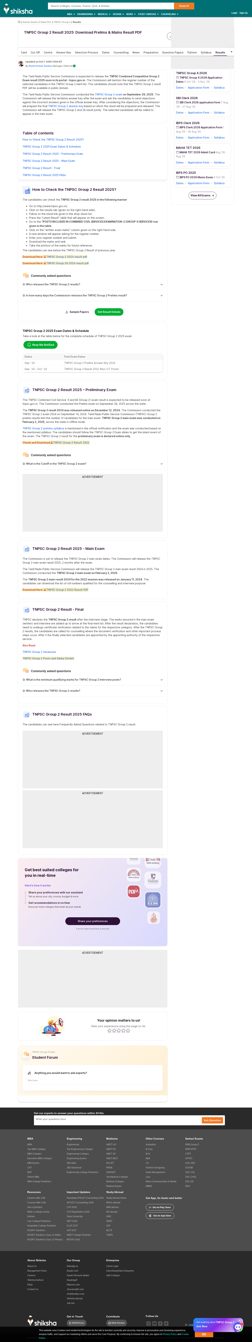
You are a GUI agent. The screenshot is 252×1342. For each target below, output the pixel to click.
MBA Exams (33, 1163)
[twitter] (166, 1323)
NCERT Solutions (36, 1230)
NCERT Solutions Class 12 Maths (44, 1235)
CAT (29, 1167)
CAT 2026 (72, 1207)
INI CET (110, 1163)
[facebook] (160, 1323)
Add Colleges (113, 1275)
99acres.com (73, 1284)
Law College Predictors (39, 1221)
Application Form (198, 87)
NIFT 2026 (72, 1221)
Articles (31, 1216)
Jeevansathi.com (75, 1289)
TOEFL (109, 1235)
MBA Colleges (34, 1153)
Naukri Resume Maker (78, 1275)
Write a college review (38, 1212)
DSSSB (189, 1167)
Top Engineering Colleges (80, 1149)
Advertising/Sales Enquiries (120, 1271)
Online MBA (33, 1177)
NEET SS (111, 1153)
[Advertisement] (93, 505)
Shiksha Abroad (75, 1298)
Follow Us (152, 1316)
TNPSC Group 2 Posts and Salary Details (48, 658)
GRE (108, 1216)
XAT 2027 (72, 1230)
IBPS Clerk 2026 (188, 123)
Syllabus (219, 87)
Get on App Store (162, 1215)
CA (147, 1163)
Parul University (75, 1216)
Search (184, 6)
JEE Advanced (74, 1167)
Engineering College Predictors (82, 1172)
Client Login (112, 1266)
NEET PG (111, 1149)
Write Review (118, 1323)
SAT (108, 1225)
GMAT (109, 1221)
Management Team (37, 1271)
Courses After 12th (36, 1202)
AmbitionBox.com (75, 1294)
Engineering (73, 1144)
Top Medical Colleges (117, 1177)
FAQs (30, 1284)
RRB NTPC (191, 1149)
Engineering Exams (77, 1158)
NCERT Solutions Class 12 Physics (45, 1239)
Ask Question (212, 1120)
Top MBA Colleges (36, 1149)
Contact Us (32, 1289)
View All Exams (200, 195)
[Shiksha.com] (19, 8)
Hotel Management (155, 1172)
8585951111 (78, 1323)
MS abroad (111, 1212)
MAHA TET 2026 (188, 148)
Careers (31, 1275)
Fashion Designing (155, 1167)
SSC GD (189, 1181)
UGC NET (190, 1163)
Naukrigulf (72, 1280)
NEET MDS (112, 1158)
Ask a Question (34, 1207)
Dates (180, 87)
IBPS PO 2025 (186, 173)
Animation (151, 1144)
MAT (29, 1172)
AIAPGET (111, 1172)
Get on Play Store (162, 1207)
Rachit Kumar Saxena (40, 66)
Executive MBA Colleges (39, 1158)
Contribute (113, 1316)
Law (148, 1177)
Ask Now (201, 1326)
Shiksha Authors (35, 1280)
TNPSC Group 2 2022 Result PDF (67, 589)
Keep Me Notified (43, 344)
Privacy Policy (170, 1334)
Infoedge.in (72, 1266)
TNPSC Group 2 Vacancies (39, 651)
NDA (187, 1186)
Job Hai (71, 1303)
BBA (148, 1158)
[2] (237, 1326)
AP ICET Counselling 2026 (80, 1202)
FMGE (109, 1167)
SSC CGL (190, 1172)
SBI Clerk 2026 (187, 98)
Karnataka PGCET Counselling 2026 (85, 1198)
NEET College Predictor (79, 1235)
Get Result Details (109, 311)
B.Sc (148, 1153)
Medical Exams (114, 1186)
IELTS (109, 1230)
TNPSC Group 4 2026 (191, 73)
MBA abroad (112, 1207)
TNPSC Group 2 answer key (65, 106)
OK (204, 1334)
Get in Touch (75, 1316)
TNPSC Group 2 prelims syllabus (43, 428)
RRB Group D (192, 1144)
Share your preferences (93, 921)
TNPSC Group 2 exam (108, 94)
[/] (19, 21)
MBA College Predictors (39, 1181)
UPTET (188, 1158)
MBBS (149, 1186)
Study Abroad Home (116, 1198)
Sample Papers (79, 311)
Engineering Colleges (78, 1153)
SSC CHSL (190, 1177)
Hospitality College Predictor (41, 1225)
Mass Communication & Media (161, 1181)
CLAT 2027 (72, 1225)
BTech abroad (113, 1202)
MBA (29, 1144)
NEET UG (111, 1144)
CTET (188, 1153)
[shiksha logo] (43, 1320)
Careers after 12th (36, 1198)
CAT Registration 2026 (78, 1212)
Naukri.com (72, 1271)
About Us (32, 1266)
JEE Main (71, 1163)
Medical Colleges (115, 1181)
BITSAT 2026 (73, 1239)
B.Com (149, 1149)
